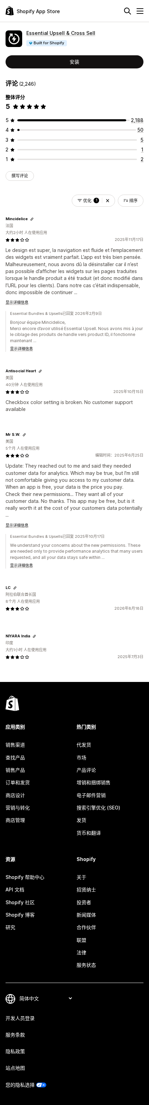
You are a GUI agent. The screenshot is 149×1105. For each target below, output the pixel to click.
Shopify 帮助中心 (25, 877)
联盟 (81, 940)
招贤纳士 (86, 889)
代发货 (84, 745)
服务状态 (86, 965)
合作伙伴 (86, 927)
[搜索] (127, 11)
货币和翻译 (89, 833)
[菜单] (140, 11)
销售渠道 (15, 745)
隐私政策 (15, 1051)
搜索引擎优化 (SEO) (98, 808)
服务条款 (15, 1035)
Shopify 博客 (20, 915)
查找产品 (15, 757)
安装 (74, 62)
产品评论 (86, 770)
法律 (81, 952)
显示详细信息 (17, 302)
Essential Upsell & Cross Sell (60, 33)
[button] (107, 200)
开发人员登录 (20, 1018)
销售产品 (15, 770)
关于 (81, 877)
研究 (10, 927)
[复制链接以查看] (32, 219)
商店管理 (15, 820)
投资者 (84, 902)
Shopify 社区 (20, 902)
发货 (81, 820)
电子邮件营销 (91, 795)
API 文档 (15, 889)
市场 (81, 757)
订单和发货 (18, 782)
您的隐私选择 (20, 1085)
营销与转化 (18, 808)
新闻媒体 (86, 915)
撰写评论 (19, 175)
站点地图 (15, 1068)
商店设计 (15, 795)
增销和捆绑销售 (94, 782)
